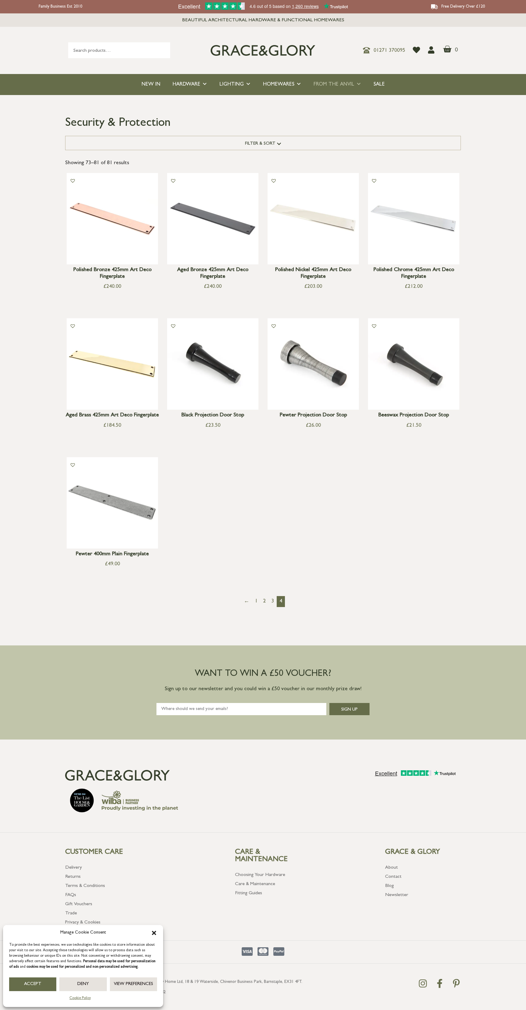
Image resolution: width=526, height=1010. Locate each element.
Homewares (278, 84)
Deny (83, 984)
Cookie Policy (80, 998)
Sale (379, 84)
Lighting (231, 84)
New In (151, 84)
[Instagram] (422, 983)
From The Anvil (334, 84)
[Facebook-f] (439, 983)
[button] (154, 933)
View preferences (133, 984)
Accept (32, 984)
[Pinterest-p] (456, 983)
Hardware (186, 84)
